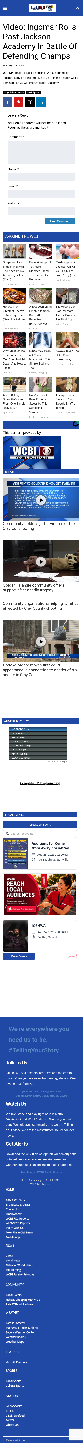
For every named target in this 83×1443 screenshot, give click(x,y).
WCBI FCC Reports (17, 1218)
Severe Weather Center (20, 1332)
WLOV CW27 (14, 1406)
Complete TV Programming (40, 783)
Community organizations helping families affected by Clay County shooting (41, 606)
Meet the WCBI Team (19, 1232)
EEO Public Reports (40, 1184)
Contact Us (13, 1209)
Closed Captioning (31, 1180)
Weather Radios (16, 1337)
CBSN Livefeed (15, 1415)
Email (13, 186)
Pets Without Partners (19, 1304)
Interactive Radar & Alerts (22, 1327)
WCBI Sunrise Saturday (20, 1274)
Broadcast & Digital (18, 1204)
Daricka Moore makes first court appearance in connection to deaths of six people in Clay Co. (40, 670)
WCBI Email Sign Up (49, 1172)
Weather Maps (15, 1341)
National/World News (19, 1265)
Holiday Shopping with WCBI (23, 1299)
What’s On (12, 1425)
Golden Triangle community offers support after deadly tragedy (33, 587)
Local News (13, 1260)
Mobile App (28, 1172)
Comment (16, 137)
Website (13, 203)
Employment (14, 1214)
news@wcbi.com (51, 1091)
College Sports (15, 1385)
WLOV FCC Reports (18, 1223)
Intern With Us (15, 1228)
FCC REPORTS (52, 1180)
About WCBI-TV (15, 1200)
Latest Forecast (15, 1323)
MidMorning (13, 1270)
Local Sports (33, 92)
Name (13, 169)
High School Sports (14, 92)
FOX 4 (9, 1411)
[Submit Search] (78, 8)
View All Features (16, 1362)
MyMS (10, 1420)
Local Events (14, 1295)
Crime (9, 1256)
